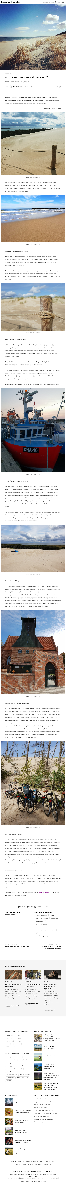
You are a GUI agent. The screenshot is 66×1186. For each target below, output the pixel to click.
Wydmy (7, 481)
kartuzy (21, 1063)
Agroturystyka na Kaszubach (43, 1099)
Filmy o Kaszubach (49, 1161)
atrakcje (9, 1080)
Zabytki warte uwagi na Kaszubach (45, 1122)
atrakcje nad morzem (41, 915)
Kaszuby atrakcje (18, 1057)
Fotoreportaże (37, 1161)
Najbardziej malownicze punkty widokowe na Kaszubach (50, 1066)
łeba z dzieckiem (39, 921)
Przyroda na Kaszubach (41, 1116)
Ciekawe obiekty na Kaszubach (43, 1119)
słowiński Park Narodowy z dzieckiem (45, 930)
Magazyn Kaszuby (10, 2)
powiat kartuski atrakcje (13, 1071)
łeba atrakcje (44, 918)
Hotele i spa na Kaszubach (42, 1104)
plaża (25, 251)
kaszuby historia (23, 1060)
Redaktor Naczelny (18, 86)
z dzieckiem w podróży (41, 936)
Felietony (13, 1161)
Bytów (21, 1041)
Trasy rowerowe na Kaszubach (43, 1110)
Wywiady (29, 1161)
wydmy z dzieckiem (40, 933)
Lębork (20, 1044)
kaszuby (9, 1057)
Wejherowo (11, 1047)
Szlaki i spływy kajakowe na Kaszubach (46, 1113)
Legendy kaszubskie (20, 1102)
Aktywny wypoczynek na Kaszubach (45, 1102)
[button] (61, 2)
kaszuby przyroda (11, 1065)
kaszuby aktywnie (11, 1063)
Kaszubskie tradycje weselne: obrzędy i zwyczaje (20, 1151)
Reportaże (21, 1161)
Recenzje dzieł (32, 1165)
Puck (18, 1035)
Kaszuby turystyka (24, 1065)
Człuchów (10, 1044)
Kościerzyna (11, 1041)
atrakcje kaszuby (11, 1060)
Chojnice (10, 1038)
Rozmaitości (8, 73)
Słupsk (19, 1038)
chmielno (9, 1068)
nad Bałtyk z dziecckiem (41, 924)
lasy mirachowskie (25, 1074)
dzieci (53, 892)
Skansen (7, 581)
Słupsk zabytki (10, 1077)
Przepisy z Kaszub (20, 1165)
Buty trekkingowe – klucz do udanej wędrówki (50, 986)
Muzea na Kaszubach (40, 1107)
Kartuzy (10, 1035)
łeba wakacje (54, 918)
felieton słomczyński (22, 1077)
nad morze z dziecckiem (41, 927)
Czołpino (52, 915)
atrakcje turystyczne (12, 1074)
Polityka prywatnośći (44, 1165)
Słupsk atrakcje (18, 1068)
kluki (36, 918)
